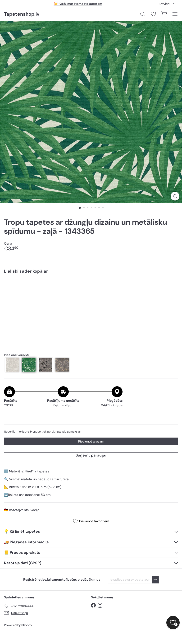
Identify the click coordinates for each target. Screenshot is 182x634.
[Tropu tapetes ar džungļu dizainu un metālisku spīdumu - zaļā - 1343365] (91, 294)
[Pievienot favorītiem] (171, 287)
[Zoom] (175, 196)
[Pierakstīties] (155, 579)
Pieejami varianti (16, 355)
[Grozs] (164, 14)
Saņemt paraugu (91, 455)
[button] (12, 365)
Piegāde (35, 432)
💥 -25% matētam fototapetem (78, 3)
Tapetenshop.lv (21, 14)
